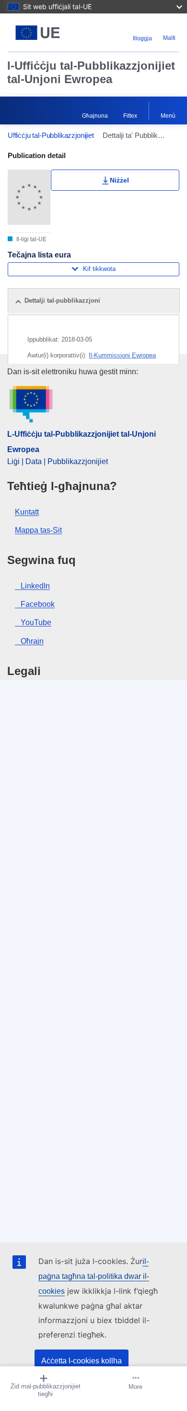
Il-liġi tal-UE (31, 239)
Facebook (38, 604)
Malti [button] (169, 38)
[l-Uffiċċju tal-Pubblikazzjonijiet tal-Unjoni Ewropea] (37, 32)
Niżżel (119, 180)
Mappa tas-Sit (38, 530)
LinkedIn (35, 586)
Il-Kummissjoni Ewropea (122, 355)
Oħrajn (32, 641)
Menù (168, 115)
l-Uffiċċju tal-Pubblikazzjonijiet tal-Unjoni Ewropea (91, 72)
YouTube (36, 622)
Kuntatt (27, 512)
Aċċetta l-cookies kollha (81, 1361)
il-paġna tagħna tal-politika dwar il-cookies (93, 1276)
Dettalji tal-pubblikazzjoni (62, 300)
